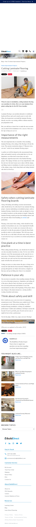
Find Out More (26, 1)
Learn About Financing (11, 510)
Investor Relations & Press (12, 496)
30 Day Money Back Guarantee (14, 520)
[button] (20, 51)
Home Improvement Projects (9, 65)
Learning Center (9, 505)
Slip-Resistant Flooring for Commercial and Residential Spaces (24, 399)
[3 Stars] (4, 333)
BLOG (5, 56)
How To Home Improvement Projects (15, 61)
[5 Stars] (6, 333)
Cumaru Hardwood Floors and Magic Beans (24, 384)
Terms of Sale (9, 517)
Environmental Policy (20, 517)
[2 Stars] (3, 333)
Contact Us (8, 479)
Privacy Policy (9, 515)
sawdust (24, 217)
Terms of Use (18, 515)
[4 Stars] (5, 333)
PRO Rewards (8, 491)
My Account (8, 467)
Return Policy (8, 474)
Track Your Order (9, 469)
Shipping (7, 472)
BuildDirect (24, 71)
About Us (7, 489)
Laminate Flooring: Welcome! (22, 413)
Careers (7, 493)
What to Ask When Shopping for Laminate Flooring (23, 372)
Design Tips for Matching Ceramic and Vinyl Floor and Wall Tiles (24, 357)
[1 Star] (1, 333)
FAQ (6, 477)
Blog (6, 508)
